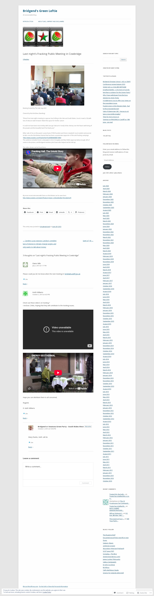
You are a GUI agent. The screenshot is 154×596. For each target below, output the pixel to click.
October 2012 (107, 416)
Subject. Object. (108, 543)
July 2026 (106, 186)
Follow (107, 167)
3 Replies (26, 59)
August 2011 (107, 454)
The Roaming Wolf (109, 535)
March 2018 (107, 270)
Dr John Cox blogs (109, 565)
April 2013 (106, 400)
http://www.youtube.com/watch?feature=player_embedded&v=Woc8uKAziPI (47, 198)
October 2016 (107, 286)
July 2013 (106, 392)
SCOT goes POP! (108, 551)
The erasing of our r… (116, 519)
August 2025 (107, 210)
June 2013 (106, 394)
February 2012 (108, 438)
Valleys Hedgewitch (109, 562)
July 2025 (106, 213)
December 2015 (108, 313)
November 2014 (108, 348)
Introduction (28, 21)
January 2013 (107, 408)
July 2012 (106, 424)
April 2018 (106, 267)
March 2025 (107, 221)
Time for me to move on (111, 117)
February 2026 (108, 194)
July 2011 (106, 457)
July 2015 (106, 327)
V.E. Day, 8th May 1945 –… (118, 514)
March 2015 (107, 337)
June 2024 (106, 226)
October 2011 (107, 449)
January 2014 (107, 375)
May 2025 (106, 216)
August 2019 (107, 254)
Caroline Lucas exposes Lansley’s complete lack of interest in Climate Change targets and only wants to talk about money (39, 244)
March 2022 (107, 237)
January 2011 (107, 473)
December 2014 (108, 346)
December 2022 (108, 232)
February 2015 (108, 340)
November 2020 (108, 243)
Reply (25, 284)
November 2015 (108, 316)
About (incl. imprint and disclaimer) (51, 21)
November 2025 (108, 202)
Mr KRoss (106, 567)
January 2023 (107, 229)
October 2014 (107, 351)
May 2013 (106, 397)
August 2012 (107, 421)
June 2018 (106, 264)
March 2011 (107, 467)
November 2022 (108, 235)
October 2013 (107, 384)
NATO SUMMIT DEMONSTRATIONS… (116, 509)
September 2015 (108, 321)
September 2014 (108, 354)
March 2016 (107, 305)
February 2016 (108, 308)
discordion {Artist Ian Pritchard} (113, 548)
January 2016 (107, 310)
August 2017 (107, 272)
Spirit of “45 (88, 241)
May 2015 (106, 332)
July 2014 (106, 359)
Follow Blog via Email (111, 144)
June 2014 (106, 362)
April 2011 (106, 465)
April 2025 (106, 218)
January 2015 (107, 343)
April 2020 (106, 248)
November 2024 (108, 224)
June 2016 (106, 297)
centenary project (109, 546)
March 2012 (107, 435)
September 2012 (108, 419)
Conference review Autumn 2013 (114, 84)
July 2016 (106, 294)
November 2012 (108, 413)
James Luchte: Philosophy (111, 559)
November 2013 (108, 381)
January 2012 (107, 440)
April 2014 (106, 367)
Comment (85, 483)
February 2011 (108, 470)
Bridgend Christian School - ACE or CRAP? (117, 82)
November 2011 (108, 446)
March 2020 (107, 251)
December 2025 (108, 199)
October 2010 (107, 481)
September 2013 (108, 386)
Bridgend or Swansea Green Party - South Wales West (61, 426)
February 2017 (108, 281)
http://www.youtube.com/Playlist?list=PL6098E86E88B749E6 (42, 138)
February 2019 (108, 256)
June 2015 (106, 329)
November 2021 (108, 240)
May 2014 (106, 365)
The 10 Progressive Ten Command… (119, 502)
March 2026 (107, 191)
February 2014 (108, 373)
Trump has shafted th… (117, 506)
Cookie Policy (47, 592)
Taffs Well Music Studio (111, 570)
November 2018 (108, 262)
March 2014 (107, 370)
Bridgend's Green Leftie (40, 11)
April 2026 (106, 189)
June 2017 (106, 275)
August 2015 (107, 324)
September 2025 (108, 207)
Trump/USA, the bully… (117, 494)
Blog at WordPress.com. (30, 586)
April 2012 (106, 432)
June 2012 (106, 427)
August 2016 (107, 291)
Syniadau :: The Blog (110, 554)
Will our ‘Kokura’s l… (116, 513)
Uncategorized (45, 227)
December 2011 (108, 443)
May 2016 (106, 300)
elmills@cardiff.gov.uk (72, 274)
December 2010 (108, 476)
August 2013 (107, 389)
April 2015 (106, 335)
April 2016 (106, 302)
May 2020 (106, 245)
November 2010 (108, 478)
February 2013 (108, 405)
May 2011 (106, 462)
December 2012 (108, 411)
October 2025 (107, 205)
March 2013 (107, 402)
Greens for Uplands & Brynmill (113, 573)
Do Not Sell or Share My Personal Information (53, 586)
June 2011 (106, 459)
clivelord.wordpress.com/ (111, 557)
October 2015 (107, 319)
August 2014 (107, 356)
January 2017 (107, 283)
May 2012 (106, 430)
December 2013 (108, 378)
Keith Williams (37, 292)
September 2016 (108, 289)
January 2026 (107, 197)
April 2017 (106, 278)
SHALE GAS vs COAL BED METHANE (114, 87)
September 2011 (108, 451)
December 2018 (108, 259)
